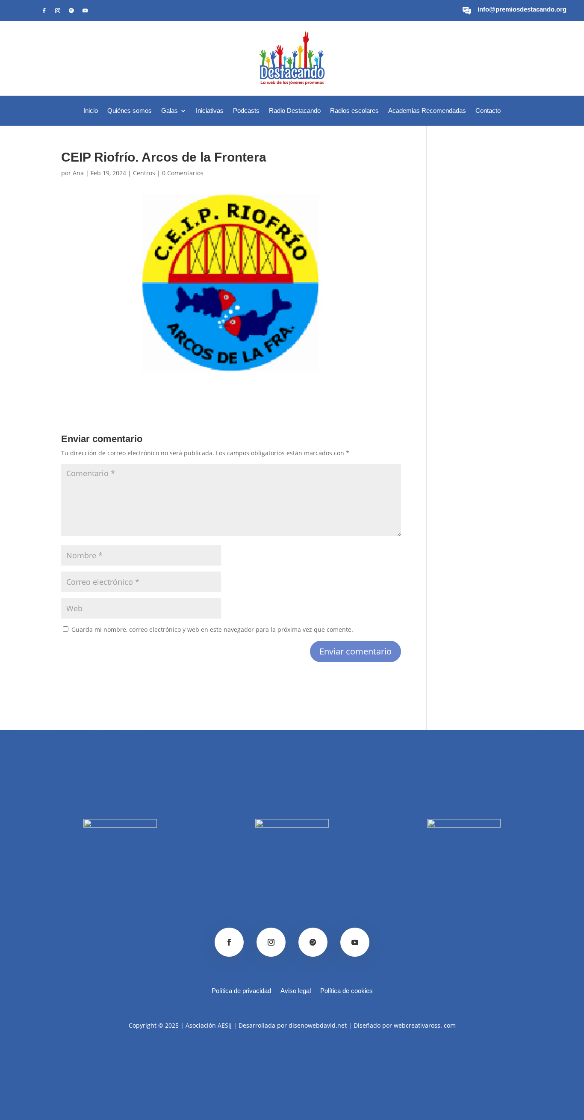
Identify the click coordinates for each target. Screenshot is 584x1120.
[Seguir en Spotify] (71, 11)
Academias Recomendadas (427, 111)
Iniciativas (210, 111)
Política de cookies (346, 991)
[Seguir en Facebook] (44, 11)
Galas (169, 111)
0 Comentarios (183, 173)
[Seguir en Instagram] (58, 11)
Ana (78, 173)
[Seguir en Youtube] (85, 11)
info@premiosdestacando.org (522, 9)
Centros (144, 173)
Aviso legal (295, 991)
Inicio (90, 111)
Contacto (488, 111)
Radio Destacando (295, 111)
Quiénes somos (129, 111)
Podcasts (246, 111)
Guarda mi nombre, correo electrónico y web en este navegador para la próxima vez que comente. (212, 629)
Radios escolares (354, 111)
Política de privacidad (241, 991)
